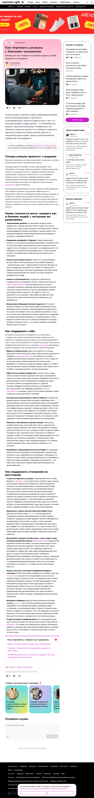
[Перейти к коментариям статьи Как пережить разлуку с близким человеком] (14, 108)
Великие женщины (47, 6)
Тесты (35, 6)
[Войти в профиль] (92, 2)
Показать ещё (77, 120)
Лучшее (30, 2)
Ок (47, 793)
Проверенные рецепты (64, 6)
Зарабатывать (65, 2)
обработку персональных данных (55, 789)
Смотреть (54, 2)
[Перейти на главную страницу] (11, 2)
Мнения (27, 6)
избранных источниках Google (45, 145)
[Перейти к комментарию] (77, 142)
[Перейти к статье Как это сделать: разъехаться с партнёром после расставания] (77, 66)
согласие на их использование (31, 789)
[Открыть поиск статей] (87, 2)
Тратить (76, 2)
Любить (45, 2)
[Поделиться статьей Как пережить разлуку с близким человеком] (19, 108)
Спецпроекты (80, 6)
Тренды (20, 6)
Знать (37, 2)
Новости (11, 6)
